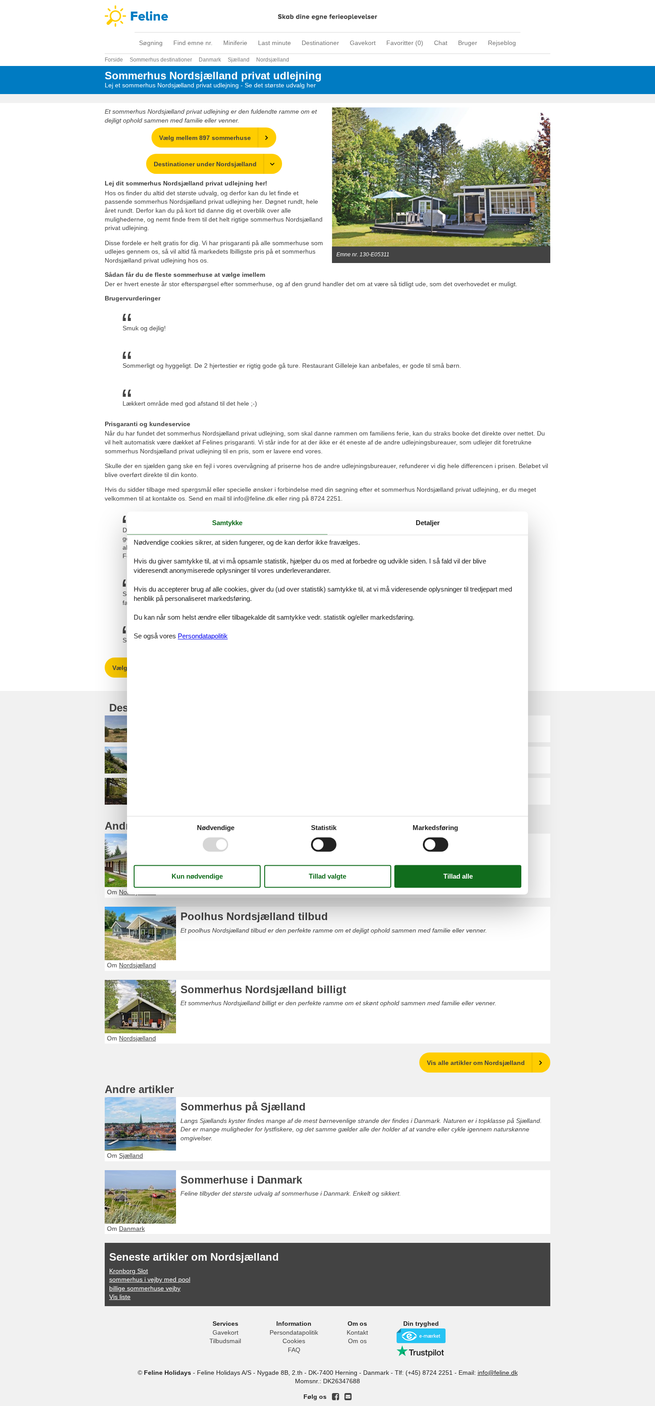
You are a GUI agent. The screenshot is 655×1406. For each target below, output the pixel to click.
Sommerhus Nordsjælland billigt (263, 989)
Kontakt (357, 1332)
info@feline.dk (498, 1372)
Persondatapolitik (294, 1332)
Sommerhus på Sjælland (243, 1107)
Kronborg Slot (128, 1270)
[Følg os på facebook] (335, 1396)
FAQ (294, 1349)
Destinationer (320, 42)
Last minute (274, 42)
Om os (357, 1340)
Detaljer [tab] (428, 522)
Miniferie (235, 42)
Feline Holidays (327, 16)
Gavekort (363, 42)
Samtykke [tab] (227, 522)
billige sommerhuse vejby (144, 1288)
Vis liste (120, 1296)
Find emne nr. (193, 42)
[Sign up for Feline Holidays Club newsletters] (348, 1396)
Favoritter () (404, 42)
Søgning (151, 42)
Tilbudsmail (225, 1340)
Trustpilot (421, 1351)
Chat (440, 42)
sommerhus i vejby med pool (149, 1279)
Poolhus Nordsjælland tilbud (254, 916)
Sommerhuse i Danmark (241, 1180)
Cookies (293, 1340)
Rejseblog (502, 42)
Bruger (467, 42)
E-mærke (421, 1335)
